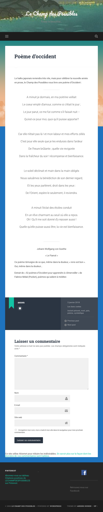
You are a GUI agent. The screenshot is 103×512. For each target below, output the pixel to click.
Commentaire (21, 356)
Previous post (73, 321)
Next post (71, 325)
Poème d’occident (35, 56)
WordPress (55, 506)
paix (87, 311)
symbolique (79, 313)
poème (70, 313)
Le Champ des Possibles (51, 13)
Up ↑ (96, 506)
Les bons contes (74, 306)
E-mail (17, 405)
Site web (18, 417)
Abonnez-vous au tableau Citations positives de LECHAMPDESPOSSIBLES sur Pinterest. (17, 479)
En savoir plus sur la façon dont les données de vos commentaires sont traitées (48, 454)
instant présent (73, 311)
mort (83, 311)
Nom (16, 393)
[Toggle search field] (96, 36)
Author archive (20, 308)
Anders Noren (84, 506)
